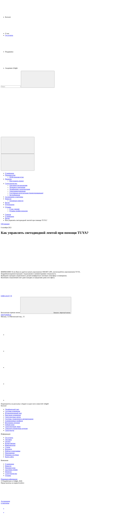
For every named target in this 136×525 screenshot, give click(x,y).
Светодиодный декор (13, 426)
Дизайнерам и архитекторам (19, 189)
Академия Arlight (11, 470)
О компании (9, 173)
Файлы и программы (12, 451)
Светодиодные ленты (13, 417)
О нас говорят (14, 209)
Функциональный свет (13, 413)
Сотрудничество (11, 183)
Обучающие (5, 224)
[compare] (17, 136)
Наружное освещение (13, 415)
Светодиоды (9, 430)
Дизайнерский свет (12, 409)
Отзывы (8, 207)
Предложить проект (16, 181)
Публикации (9, 204)
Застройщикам (14, 195)
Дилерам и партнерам (17, 187)
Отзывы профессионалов (18, 211)
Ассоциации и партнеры (14, 197)
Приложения (9, 453)
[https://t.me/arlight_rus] (21, 367)
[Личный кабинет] (17, 145)
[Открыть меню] (17, 162)
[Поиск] (38, 79)
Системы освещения (12, 411)
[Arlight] (17, 294)
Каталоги (8, 449)
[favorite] (17, 119)
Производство (10, 175)
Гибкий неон (9, 425)
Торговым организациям (18, 185)
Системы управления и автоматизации (19, 419)
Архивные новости (16, 201)
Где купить (9, 35)
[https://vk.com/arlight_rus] (21, 335)
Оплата (7, 441)
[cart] (17, 103)
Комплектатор (10, 445)
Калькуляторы (10, 443)
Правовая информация (9, 479)
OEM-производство (16, 177)
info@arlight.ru (6, 315)
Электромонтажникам (17, 191)
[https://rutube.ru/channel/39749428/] (21, 351)
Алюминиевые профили (14, 421)
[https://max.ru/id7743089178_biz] (21, 400)
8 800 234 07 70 (6, 296)
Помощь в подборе (12, 455)
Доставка (8, 439)
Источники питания (12, 423)
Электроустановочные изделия (16, 428)
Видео (7, 203)
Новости (8, 199)
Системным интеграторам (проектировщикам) (26, 193)
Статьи (7, 447)
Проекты (8, 179)
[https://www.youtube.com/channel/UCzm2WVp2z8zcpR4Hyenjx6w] (21, 384)
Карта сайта (9, 457)
